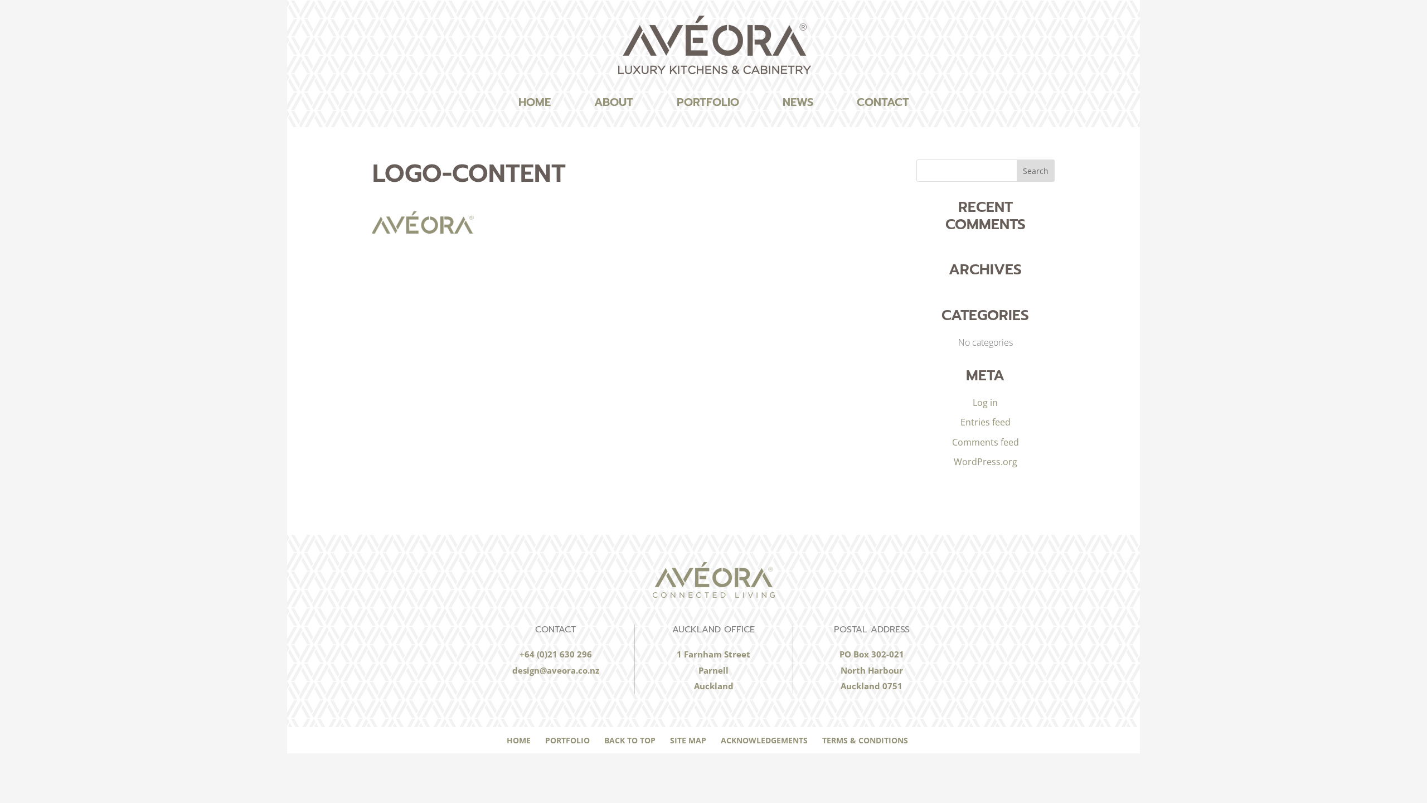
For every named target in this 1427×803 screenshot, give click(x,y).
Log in (985, 402)
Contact (883, 102)
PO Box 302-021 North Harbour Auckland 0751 (871, 670)
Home (534, 102)
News (798, 102)
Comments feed (985, 442)
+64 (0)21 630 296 (556, 654)
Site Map (688, 740)
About (613, 102)
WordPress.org (985, 462)
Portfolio (708, 102)
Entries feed (985, 422)
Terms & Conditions (865, 740)
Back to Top (630, 740)
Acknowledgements (764, 740)
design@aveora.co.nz (555, 670)
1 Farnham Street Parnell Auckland (713, 670)
